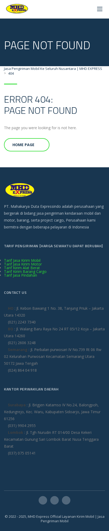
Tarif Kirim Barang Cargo (25, 271)
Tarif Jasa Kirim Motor (23, 264)
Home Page (23, 144)
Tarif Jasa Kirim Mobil (22, 260)
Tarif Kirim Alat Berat (22, 267)
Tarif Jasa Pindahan (20, 275)
